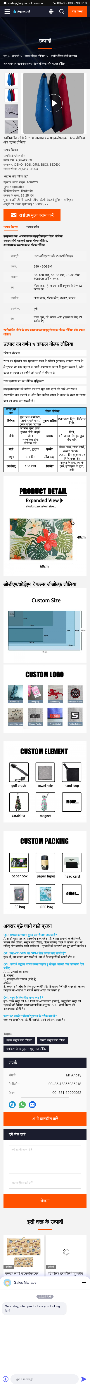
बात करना (77, 11)
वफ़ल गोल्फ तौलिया (35, 56)
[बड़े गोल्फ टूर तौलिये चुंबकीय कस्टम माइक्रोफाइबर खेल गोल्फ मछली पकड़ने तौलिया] (66, 1252)
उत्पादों (15, 56)
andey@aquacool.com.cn (25, 3)
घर (5, 56)
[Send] (83, 1379)
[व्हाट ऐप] (22, 1104)
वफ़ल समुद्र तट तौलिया (19, 1040)
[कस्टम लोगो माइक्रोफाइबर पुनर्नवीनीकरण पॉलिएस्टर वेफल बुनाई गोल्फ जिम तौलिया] (23, 1252)
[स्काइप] (12, 1105)
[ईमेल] (32, 1105)
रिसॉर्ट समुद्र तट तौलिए (52, 1040)
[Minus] (84, 1282)
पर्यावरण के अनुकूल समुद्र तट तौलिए (26, 1049)
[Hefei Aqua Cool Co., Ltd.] (21, 11)
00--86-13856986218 (71, 3)
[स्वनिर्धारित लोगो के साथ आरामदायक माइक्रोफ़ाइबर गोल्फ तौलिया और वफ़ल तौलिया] (53, 103)
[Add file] (6, 1379)
